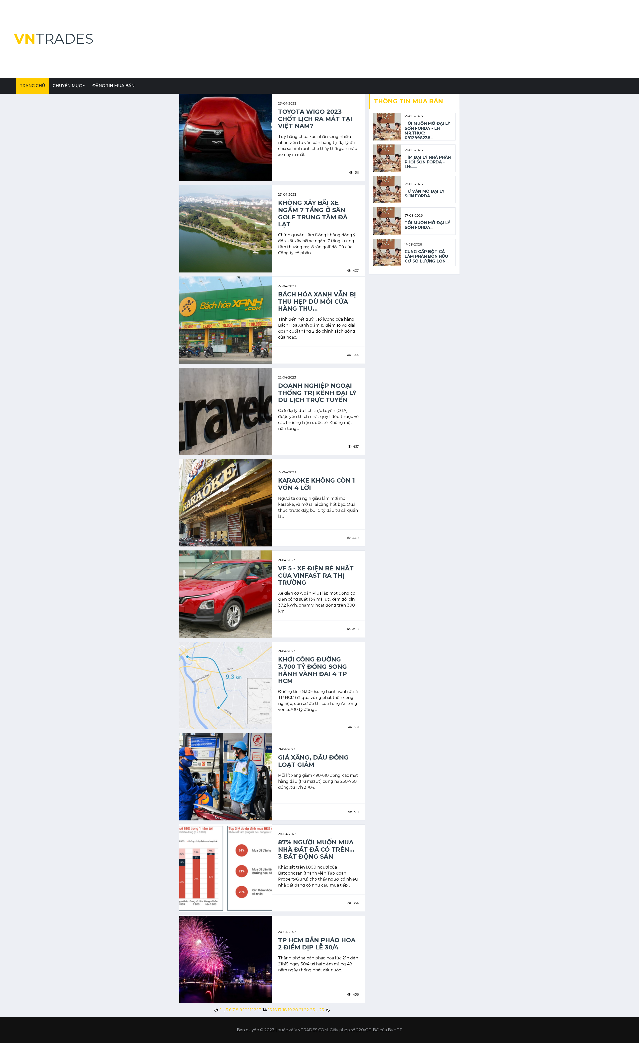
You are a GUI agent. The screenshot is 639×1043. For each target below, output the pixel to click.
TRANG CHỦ (32, 85)
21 (301, 1010)
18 (285, 1010)
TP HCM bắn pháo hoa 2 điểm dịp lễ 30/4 (316, 944)
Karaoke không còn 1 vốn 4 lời (316, 484)
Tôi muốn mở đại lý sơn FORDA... (427, 225)
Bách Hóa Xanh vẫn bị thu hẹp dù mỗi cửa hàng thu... (317, 301)
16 (275, 1010)
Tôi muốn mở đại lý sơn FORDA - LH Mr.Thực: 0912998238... (427, 130)
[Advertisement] (475, 39)
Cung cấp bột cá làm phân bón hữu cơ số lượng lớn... (427, 256)
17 (280, 1010)
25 (321, 1010)
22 (306, 1010)
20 (295, 1010)
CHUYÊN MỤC (67, 85)
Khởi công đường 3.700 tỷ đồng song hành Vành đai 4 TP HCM (312, 670)
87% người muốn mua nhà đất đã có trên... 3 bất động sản (316, 849)
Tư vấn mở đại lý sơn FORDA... (425, 193)
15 (270, 1010)
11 (249, 1010)
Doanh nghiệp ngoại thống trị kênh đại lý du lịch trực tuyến (317, 393)
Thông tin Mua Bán (408, 101)
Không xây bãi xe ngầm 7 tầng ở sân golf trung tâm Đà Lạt (312, 213)
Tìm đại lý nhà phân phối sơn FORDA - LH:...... (428, 162)
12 (254, 1010)
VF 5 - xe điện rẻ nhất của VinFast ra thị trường (316, 575)
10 (245, 1010)
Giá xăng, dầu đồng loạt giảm (313, 761)
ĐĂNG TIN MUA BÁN (113, 85)
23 (312, 1010)
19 (290, 1010)
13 (259, 1010)
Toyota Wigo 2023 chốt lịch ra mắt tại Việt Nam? (315, 119)
